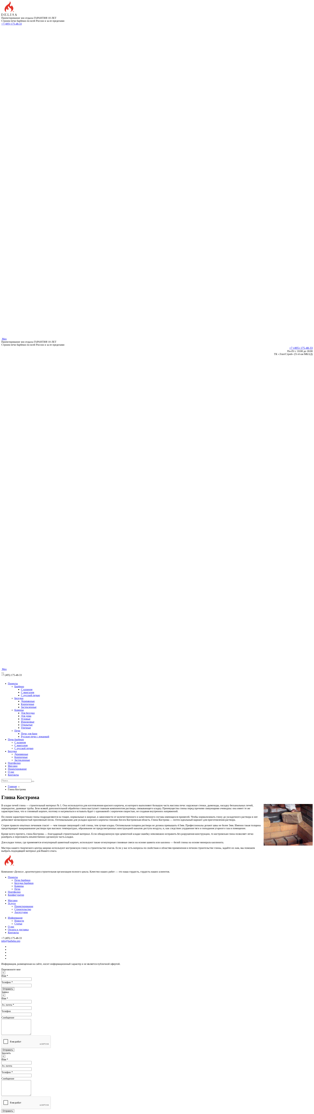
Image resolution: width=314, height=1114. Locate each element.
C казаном (26, 689)
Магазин (12, 766)
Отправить (8, 989)
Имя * (4, 975)
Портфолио (14, 763)
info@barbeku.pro (10, 941)
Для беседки (28, 713)
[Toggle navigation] (2, 672)
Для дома (26, 716)
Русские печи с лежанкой (35, 736)
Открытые (27, 724)
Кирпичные (27, 704)
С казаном (20, 742)
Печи (17, 730)
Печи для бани (29, 733)
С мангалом (21, 745)
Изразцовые (27, 721)
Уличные (26, 727)
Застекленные (28, 707)
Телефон (6, 1011)
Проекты (13, 683)
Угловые (25, 718)
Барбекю (19, 686)
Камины (19, 710)
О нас (11, 771)
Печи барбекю (16, 739)
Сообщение (7, 1017)
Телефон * (7, 982)
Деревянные (28, 701)
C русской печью (30, 695)
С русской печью (23, 748)
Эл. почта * (7, 1004)
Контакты (13, 774)
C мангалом (27, 692)
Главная (12, 786)
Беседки (18, 698)
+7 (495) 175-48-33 (11, 23)
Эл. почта (6, 1065)
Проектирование (17, 769)
